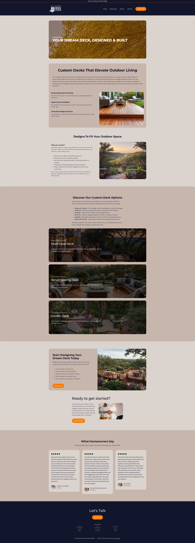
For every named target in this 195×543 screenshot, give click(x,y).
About (105, 9)
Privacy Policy (116, 538)
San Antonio (79, 526)
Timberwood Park (97, 527)
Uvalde (115, 530)
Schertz (79, 529)
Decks (122, 9)
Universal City (115, 526)
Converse (97, 529)
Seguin (79, 530)
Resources (113, 9)
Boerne (115, 527)
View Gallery (58, 386)
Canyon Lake (97, 530)
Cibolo (97, 526)
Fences (129, 9)
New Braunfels (80, 527)
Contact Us (140, 9)
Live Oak (115, 529)
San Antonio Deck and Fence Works (85, 538)
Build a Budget (78, 421)
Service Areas (97, 524)
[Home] (56, 9)
